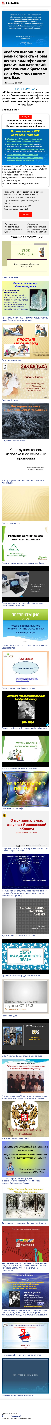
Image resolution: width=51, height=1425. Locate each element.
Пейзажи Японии (10, 400)
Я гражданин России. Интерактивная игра (21, 1355)
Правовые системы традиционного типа (21, 975)
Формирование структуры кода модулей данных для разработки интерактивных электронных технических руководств (24, 893)
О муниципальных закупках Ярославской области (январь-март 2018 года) (25, 849)
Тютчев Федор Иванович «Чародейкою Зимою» (24, 1223)
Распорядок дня (9, 1015)
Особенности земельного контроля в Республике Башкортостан (25, 646)
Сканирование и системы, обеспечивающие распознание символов (22, 604)
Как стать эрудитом (11, 523)
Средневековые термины (13, 440)
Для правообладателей (11, 1416)
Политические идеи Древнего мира (18, 688)
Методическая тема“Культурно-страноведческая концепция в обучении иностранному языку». (24, 1097)
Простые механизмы (11, 360)
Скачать (25, 214)
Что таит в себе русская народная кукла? (13, 229)
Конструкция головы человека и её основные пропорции (23, 481)
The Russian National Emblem (15, 1138)
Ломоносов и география (13, 808)
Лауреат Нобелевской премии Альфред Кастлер (24, 728)
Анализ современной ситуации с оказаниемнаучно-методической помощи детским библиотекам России (21, 1180)
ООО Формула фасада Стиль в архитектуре (22, 1056)
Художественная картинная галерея (18, 935)
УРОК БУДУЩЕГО (10, 277)
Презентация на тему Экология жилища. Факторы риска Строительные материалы (25, 318)
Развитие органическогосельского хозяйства (23, 563)
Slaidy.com (12, 2)
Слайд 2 (25, 117)
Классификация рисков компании (17, 1395)
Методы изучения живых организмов (19, 768)
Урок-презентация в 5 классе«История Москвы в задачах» (37, 229)
